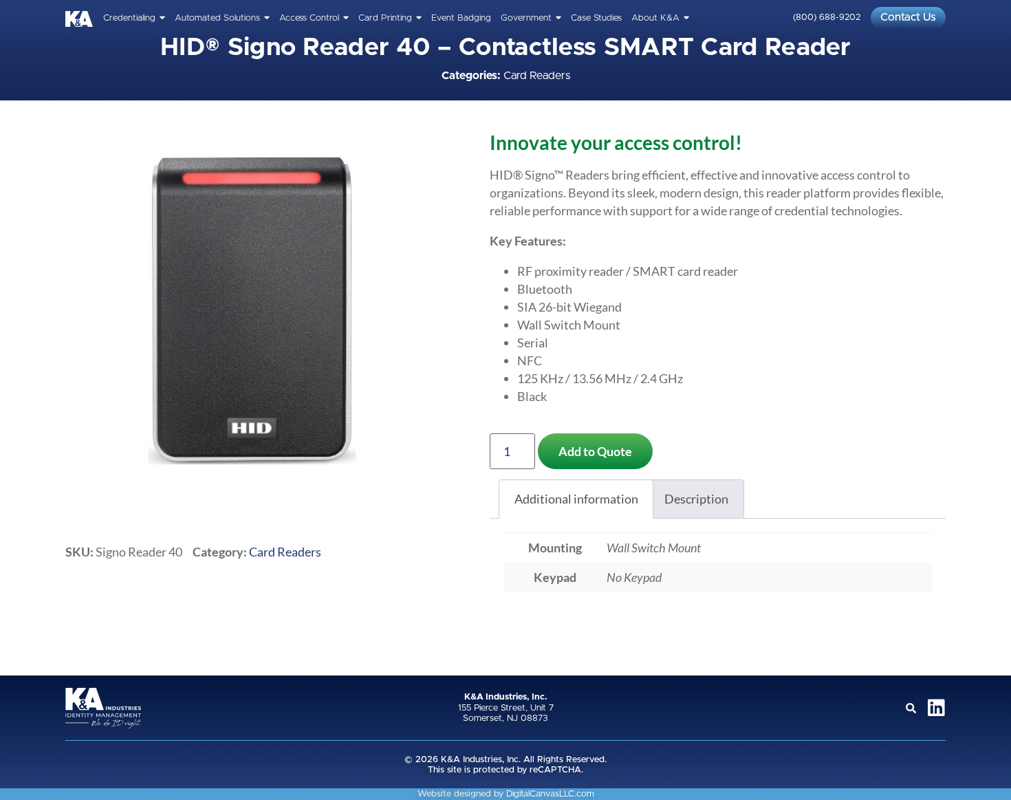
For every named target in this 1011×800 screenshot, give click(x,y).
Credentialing (129, 18)
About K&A (655, 18)
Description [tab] (696, 498)
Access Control (309, 18)
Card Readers (536, 75)
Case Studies (596, 18)
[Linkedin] (936, 707)
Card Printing (385, 18)
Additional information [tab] (576, 498)
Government (526, 18)
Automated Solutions (217, 18)
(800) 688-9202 (826, 17)
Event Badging (461, 18)
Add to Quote (595, 451)
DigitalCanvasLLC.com (550, 794)
